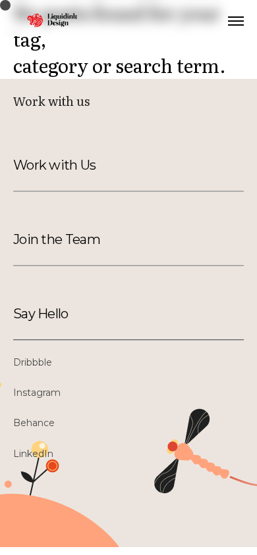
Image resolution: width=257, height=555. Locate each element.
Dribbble (32, 362)
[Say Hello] (77, 313)
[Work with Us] (77, 165)
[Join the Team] (77, 239)
